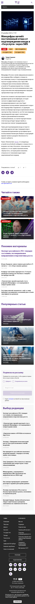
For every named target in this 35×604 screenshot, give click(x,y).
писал (16, 142)
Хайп (5, 541)
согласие (10, 399)
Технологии (7, 538)
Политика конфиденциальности (24, 533)
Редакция (21, 524)
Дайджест (8, 381)
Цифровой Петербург (10, 543)
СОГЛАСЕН (17, 601)
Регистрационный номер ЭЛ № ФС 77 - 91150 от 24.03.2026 (17, 587)
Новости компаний (9, 549)
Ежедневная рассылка (21, 381)
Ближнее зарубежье (9, 546)
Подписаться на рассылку (17, 393)
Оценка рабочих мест (24, 530)
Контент (6, 530)
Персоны (6, 524)
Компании (6, 521)
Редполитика (22, 527)
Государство (7, 532)
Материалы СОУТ (23, 548)
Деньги (5, 527)
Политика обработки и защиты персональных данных (24, 538)
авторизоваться (6, 183)
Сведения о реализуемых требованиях (22, 544)
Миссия (20, 521)
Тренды (6, 535)
